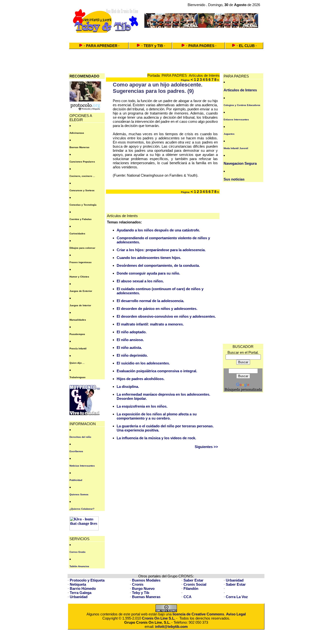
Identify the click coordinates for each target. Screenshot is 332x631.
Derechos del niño (80, 437)
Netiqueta (78, 584)
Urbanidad (235, 580)
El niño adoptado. (132, 332)
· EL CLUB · (247, 46)
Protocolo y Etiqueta (87, 580)
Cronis (137, 584)
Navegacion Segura (240, 163)
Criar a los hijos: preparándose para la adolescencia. (161, 250)
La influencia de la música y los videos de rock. (156, 438)
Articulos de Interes (240, 90)
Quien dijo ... (77, 363)
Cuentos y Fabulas (81, 219)
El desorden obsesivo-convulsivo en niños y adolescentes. (166, 316)
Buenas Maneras (79, 147)
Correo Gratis (78, 552)
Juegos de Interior (80, 305)
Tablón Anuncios (79, 566)
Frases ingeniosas (81, 262)
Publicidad (76, 480)
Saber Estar (193, 580)
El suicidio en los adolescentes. (143, 363)
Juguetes (229, 134)
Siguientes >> (206, 447)
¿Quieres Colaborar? (82, 508)
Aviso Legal (236, 614)
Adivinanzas (77, 133)
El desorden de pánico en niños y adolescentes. (157, 308)
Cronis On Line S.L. (158, 618)
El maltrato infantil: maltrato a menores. (150, 324)
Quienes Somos (79, 494)
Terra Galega (80, 593)
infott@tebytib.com (171, 626)
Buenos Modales (146, 580)
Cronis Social (194, 584)
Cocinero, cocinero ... (82, 176)
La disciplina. (128, 386)
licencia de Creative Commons (198, 614)
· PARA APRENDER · (102, 46)
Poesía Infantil (78, 348)
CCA (187, 597)
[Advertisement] (166, 36)
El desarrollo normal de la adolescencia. (150, 301)
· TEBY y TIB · (153, 46)
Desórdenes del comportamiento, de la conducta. (158, 265)
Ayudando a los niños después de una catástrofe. (158, 230)
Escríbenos (76, 451)
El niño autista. (129, 347)
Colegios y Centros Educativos (242, 105)
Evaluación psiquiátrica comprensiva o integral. (157, 371)
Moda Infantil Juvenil (236, 148)
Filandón (190, 588)
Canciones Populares (82, 161)
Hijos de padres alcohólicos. (141, 379)
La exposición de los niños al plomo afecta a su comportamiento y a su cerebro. (157, 416)
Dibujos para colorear (82, 248)
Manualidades (78, 319)
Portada (153, 75)
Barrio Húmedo (83, 588)
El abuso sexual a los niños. (140, 281)
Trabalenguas (78, 377)
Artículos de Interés (204, 75)
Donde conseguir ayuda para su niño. (148, 273)
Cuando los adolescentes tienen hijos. (149, 258)
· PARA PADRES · (201, 46)
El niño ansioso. (130, 340)
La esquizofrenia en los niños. (142, 406)
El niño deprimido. (132, 355)
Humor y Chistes (79, 276)
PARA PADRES (174, 75)
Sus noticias (234, 179)
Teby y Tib (140, 593)
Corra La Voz (237, 597)
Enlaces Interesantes (236, 119)
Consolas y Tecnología (83, 204)
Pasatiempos (77, 334)
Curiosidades (77, 233)
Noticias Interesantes (82, 465)
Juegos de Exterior (81, 291)
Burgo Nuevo (143, 588)
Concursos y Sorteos (82, 190)
